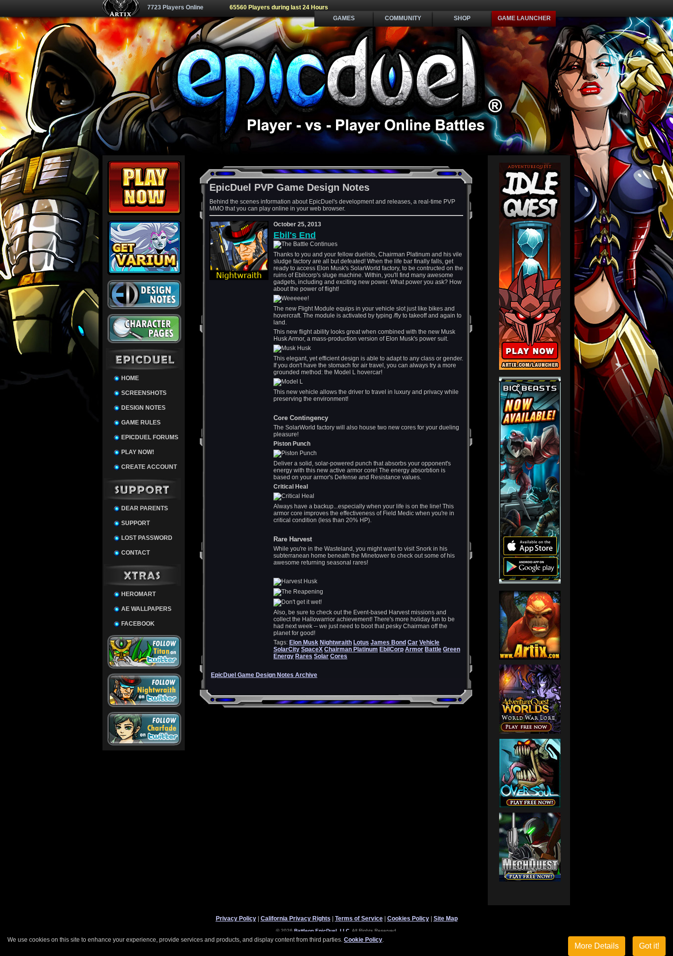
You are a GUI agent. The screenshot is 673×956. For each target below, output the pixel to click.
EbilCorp (391, 649)
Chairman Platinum (351, 649)
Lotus (361, 642)
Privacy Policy (236, 918)
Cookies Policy (408, 918)
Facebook (138, 623)
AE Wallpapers (146, 608)
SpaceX (312, 649)
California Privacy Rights (296, 918)
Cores (338, 656)
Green (451, 649)
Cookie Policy (363, 939)
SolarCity (286, 649)
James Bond (388, 642)
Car (412, 642)
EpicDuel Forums (149, 437)
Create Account (149, 466)
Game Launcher (524, 18)
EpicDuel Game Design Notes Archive (264, 675)
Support (135, 523)
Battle (433, 649)
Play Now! (137, 452)
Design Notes (143, 407)
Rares (303, 656)
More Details (596, 946)
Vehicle (429, 642)
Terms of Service (359, 918)
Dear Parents (144, 508)
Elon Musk (303, 642)
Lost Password (146, 537)
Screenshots (144, 392)
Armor (414, 649)
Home (130, 378)
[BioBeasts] (530, 581)
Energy (283, 656)
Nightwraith (336, 642)
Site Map (446, 918)
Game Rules (141, 422)
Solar (321, 656)
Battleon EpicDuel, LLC (321, 930)
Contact (135, 552)
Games (344, 18)
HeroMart (138, 594)
